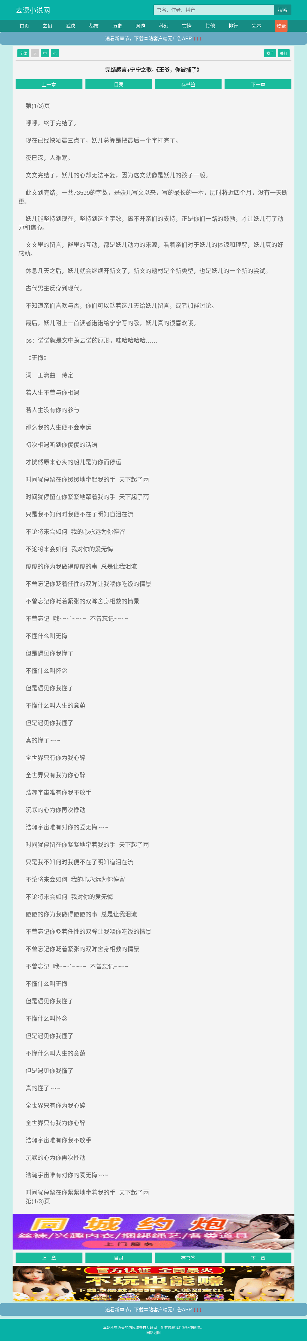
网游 (140, 25)
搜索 (283, 9)
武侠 (71, 25)
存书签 (188, 84)
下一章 (258, 84)
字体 (23, 53)
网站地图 (153, 1332)
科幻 (163, 25)
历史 (117, 25)
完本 (256, 25)
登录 (281, 25)
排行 (233, 25)
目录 (119, 84)
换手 (270, 53)
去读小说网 (33, 10)
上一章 (49, 84)
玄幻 (47, 25)
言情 (187, 25)
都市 (94, 25)
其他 (210, 25)
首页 (24, 25)
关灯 (283, 53)
